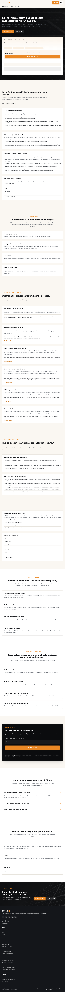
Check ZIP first (5, 981)
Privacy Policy (4, 937)
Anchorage (7, 544)
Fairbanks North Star (9, 557)
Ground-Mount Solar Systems (7, 953)
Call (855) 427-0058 (7, 31)
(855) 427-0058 (4, 977)
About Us (4, 932)
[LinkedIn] (9, 917)
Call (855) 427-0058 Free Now (32, 56)
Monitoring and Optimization (7, 958)
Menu (61, 2)
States (7, 6)
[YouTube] (15, 917)
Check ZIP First (19, 31)
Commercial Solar (5, 949)
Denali (6, 552)
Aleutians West (8, 541)
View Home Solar (8, 320)
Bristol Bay (7, 549)
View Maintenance (8, 382)
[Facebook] (3, 917)
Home (3, 6)
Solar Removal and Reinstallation (8, 967)
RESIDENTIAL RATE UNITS (10, 196)
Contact (3, 934)
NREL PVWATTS (8, 191)
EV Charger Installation (6, 951)
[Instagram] (12, 917)
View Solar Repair (8, 361)
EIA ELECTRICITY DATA (9, 183)
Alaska (12, 6)
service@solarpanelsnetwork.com (8, 979)
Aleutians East (7, 538)
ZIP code (6, 61)
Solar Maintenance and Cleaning (8, 965)
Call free (56, 2)
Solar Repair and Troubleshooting (8, 969)
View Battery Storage (9, 340)
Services (3, 930)
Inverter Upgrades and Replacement (9, 956)
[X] (6, 917)
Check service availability (32, 69)
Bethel (6, 547)
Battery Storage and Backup (7, 946)
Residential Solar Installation (7, 962)
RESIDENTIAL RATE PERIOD (10, 194)
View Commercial (8, 420)
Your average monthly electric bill (15, 738)
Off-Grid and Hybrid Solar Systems (8, 960)
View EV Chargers (8, 401)
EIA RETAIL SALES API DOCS (10, 186)
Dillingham (7, 555)
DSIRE (6, 188)
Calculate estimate (32, 747)
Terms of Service (5, 939)
